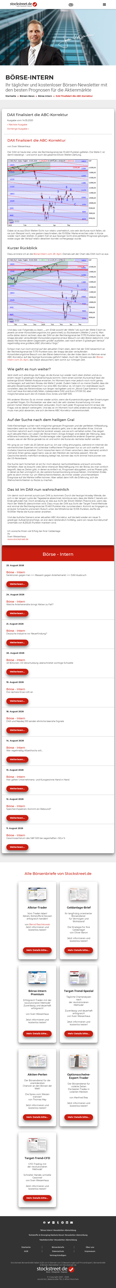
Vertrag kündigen (58, 1255)
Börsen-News (27, 96)
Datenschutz (58, 1251)
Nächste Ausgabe (18, 124)
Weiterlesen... (17, 584)
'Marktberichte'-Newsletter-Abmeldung (58, 1240)
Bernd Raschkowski (39, 924)
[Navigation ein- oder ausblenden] (104, 4)
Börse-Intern (45, 96)
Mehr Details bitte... (37, 950)
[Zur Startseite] (25, 4)
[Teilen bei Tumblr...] (58, 1222)
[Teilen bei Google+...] (53, 1222)
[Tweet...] (49, 1222)
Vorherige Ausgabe (17, 129)
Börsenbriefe (58, 1247)
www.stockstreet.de (17, 539)
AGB (26, 1251)
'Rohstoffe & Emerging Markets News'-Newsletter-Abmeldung (58, 1235)
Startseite (10, 96)
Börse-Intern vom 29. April (47, 254)
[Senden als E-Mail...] (71, 1222)
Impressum (90, 1251)
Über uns (90, 1247)
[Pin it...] (62, 1222)
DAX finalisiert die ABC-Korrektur (74, 96)
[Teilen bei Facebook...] (44, 1222)
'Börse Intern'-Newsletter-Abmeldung (58, 1230)
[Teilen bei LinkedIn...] (67, 1222)
